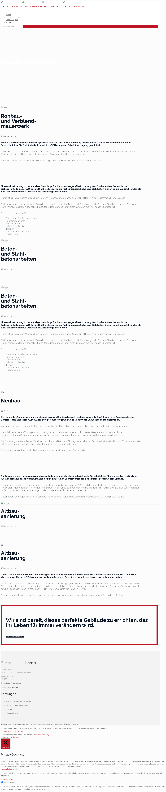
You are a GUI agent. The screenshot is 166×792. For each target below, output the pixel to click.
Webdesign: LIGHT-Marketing (66, 724)
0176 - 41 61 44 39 (13, 687)
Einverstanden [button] (7, 731)
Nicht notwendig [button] (7, 780)
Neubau (9, 709)
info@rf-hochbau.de (13, 683)
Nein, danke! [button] (18, 731)
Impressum (33, 724)
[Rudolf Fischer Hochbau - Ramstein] (42, 6)
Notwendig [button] (5, 769)
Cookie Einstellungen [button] (11, 737)
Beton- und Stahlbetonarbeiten (17, 705)
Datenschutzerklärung (45, 724)
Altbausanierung (12, 713)
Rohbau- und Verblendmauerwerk (18, 701)
